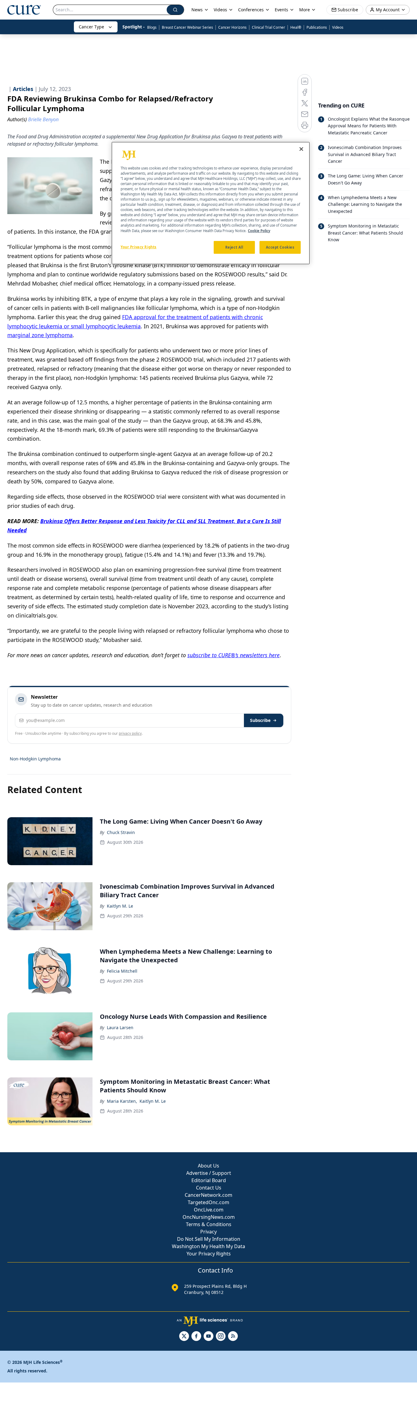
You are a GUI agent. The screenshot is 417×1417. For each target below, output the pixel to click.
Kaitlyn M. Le (120, 906)
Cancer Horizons (232, 27)
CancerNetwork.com (208, 1195)
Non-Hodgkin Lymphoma (35, 759)
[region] (210, 203)
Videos (337, 27)
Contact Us (208, 1187)
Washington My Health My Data (208, 1246)
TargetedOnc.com (208, 1202)
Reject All (234, 247)
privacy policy (130, 733)
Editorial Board (208, 1180)
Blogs (152, 27)
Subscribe (260, 720)
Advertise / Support (208, 1173)
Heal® (295, 27)
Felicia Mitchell (122, 971)
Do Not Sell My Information (208, 1239)
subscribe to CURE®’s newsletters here (233, 655)
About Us (208, 1165)
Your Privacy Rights (209, 1253)
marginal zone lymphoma (40, 335)
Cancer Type (91, 27)
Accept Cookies (280, 247)
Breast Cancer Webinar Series (187, 27)
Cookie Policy (259, 230)
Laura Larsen (120, 1027)
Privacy (208, 1231)
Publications (316, 27)
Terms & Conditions (208, 1224)
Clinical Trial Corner (268, 27)
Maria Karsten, (122, 1101)
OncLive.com (208, 1209)
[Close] (301, 149)
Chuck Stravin (121, 832)
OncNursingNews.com (209, 1217)
